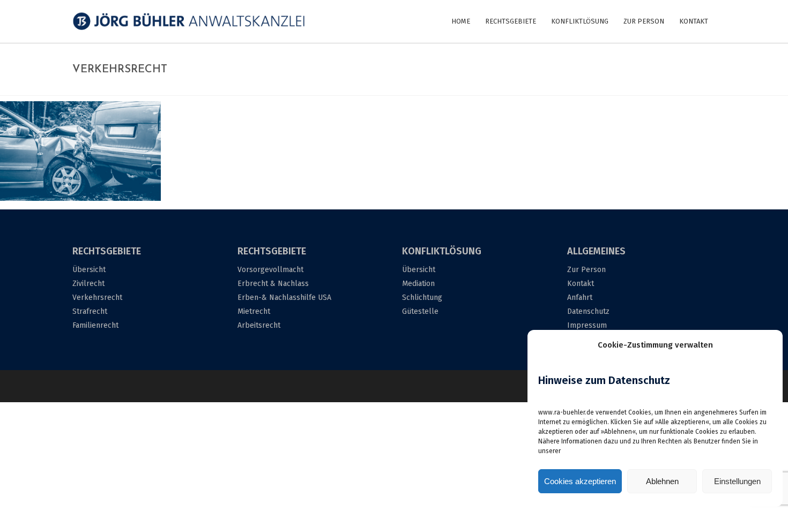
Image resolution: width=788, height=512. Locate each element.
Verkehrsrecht (97, 297)
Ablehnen (662, 481)
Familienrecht (95, 325)
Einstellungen (737, 481)
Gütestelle (420, 311)
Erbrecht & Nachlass (273, 283)
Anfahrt (579, 297)
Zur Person (586, 269)
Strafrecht (89, 311)
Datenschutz (588, 311)
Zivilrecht (88, 283)
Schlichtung (422, 297)
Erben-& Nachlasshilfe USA (284, 297)
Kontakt (580, 283)
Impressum (587, 325)
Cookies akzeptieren (580, 481)
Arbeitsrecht (258, 325)
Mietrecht (253, 311)
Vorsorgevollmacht (270, 269)
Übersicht (89, 269)
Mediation (418, 283)
